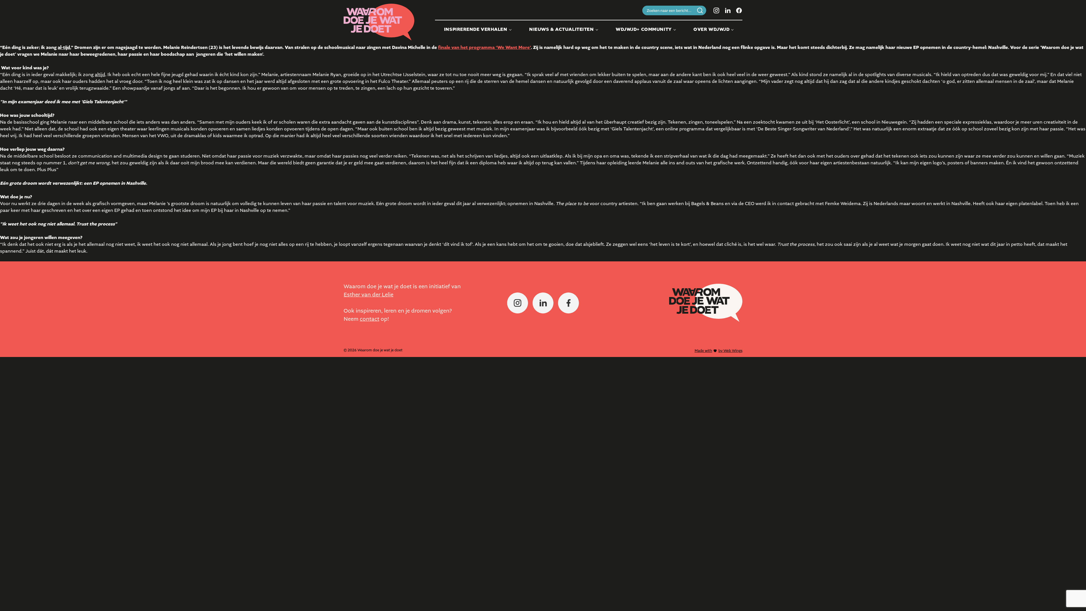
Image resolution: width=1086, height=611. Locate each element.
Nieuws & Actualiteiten (561, 29)
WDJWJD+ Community (644, 29)
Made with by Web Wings (718, 350)
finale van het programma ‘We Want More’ (484, 47)
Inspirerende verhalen (475, 29)
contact (369, 318)
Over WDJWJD (711, 29)
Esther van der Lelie (368, 294)
